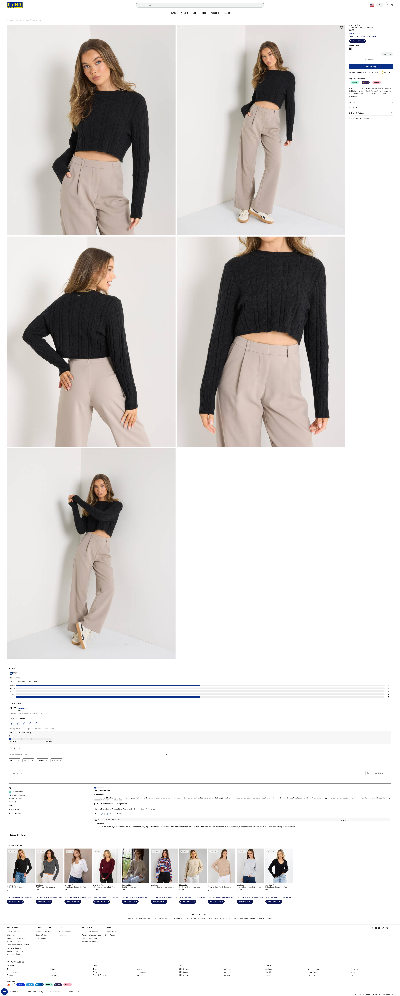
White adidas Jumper (227, 918)
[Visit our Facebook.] (375, 928)
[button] (380, 5)
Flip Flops (53, 975)
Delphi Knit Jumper (129, 887)
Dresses (10, 975)
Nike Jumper (133, 918)
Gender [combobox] (41, 760)
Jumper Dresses (200, 918)
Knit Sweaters (36, 20)
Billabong (354, 975)
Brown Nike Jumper (264, 918)
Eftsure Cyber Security (15, 941)
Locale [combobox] (55, 760)
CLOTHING (18, 20)
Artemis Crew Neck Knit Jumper (220, 887)
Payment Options (14, 948)
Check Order (41, 938)
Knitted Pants (213, 918)
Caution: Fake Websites (16, 938)
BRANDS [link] (227, 13)
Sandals (53, 972)
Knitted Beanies (158, 918)
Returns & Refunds (43, 935)
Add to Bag (371, 67)
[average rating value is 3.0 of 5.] (354, 33)
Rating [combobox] (12, 760)
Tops (9, 969)
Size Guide (387, 54)
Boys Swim (226, 975)
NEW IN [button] (173, 13)
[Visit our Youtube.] (378, 928)
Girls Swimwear (185, 975)
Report (119, 814)
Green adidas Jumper (246, 918)
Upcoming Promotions (90, 941)
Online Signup (110, 935)
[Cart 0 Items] (391, 5)
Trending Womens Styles (91, 935)
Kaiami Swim (313, 972)
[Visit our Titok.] (382, 928)
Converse (354, 969)
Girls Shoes (183, 972)
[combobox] (200, 5)
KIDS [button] (204, 13)
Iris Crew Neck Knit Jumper (189, 887)
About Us (62, 935)
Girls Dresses (184, 969)
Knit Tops (188, 918)
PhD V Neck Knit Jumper (16, 887)
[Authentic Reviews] (14, 673)
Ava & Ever (312, 975)
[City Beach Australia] (15, 5)
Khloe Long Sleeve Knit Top (75, 887)
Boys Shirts (226, 969)
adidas (267, 975)
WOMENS (10, 20)
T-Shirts (96, 969)
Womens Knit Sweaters (174, 918)
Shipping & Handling (43, 932)
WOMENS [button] (184, 13)
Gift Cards (11, 935)
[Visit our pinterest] (386, 928)
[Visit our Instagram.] (371, 928)
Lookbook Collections (90, 932)
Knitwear (26, 20)
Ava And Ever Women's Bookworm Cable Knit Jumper (134, 809)
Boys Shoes (226, 972)
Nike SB (268, 972)
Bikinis (52, 969)
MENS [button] (195, 13)
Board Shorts (141, 972)
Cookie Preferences (15, 951)
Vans (353, 972)
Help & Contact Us (14, 932)
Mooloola (268, 969)
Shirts (95, 972)
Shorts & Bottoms (99, 975)
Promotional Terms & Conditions (19, 945)
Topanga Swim (314, 969)
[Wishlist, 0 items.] (387, 5)
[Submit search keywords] (260, 5)
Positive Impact (65, 932)
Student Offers (110, 932)
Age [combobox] (26, 760)
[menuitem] (173, 13)
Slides (138, 975)
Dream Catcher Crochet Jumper (163, 887)
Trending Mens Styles (90, 938)
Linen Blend (140, 969)
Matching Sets (12, 972)
